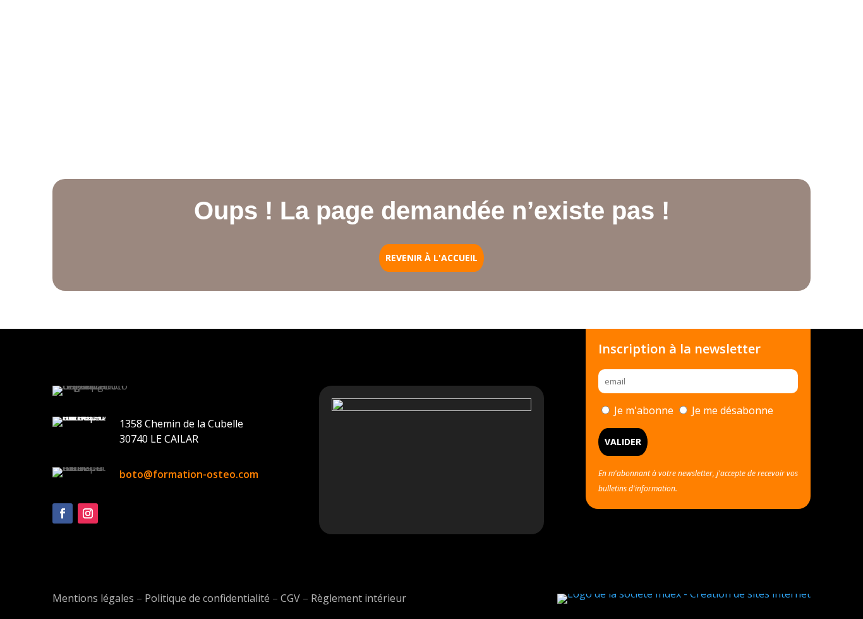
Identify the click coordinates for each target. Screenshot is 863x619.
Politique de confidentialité (207, 598)
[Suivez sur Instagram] (88, 513)
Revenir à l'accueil (431, 258)
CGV (290, 598)
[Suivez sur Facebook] (62, 513)
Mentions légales (93, 598)
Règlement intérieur (358, 598)
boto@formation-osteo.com (188, 474)
